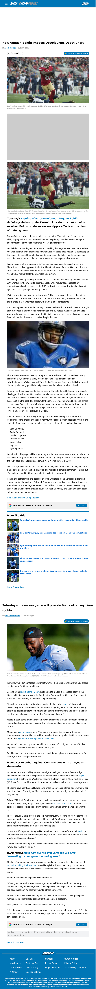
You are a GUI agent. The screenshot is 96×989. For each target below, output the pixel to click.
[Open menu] (6, 3)
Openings (30, 959)
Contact (49, 959)
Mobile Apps (15, 963)
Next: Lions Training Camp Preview (23, 497)
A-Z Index (14, 972)
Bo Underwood (12, 615)
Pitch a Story (51, 963)
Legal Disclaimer (53, 967)
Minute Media (15, 978)
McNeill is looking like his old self (22, 865)
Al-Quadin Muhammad (62, 803)
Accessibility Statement (75, 967)
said (66, 704)
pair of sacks (25, 732)
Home (9, 587)
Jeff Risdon (10, 48)
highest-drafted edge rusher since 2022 (36, 738)
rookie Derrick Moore (30, 692)
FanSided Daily (33, 963)
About (12, 959)
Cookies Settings (33, 972)
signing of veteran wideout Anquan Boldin (49, 218)
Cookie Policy (32, 967)
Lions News (19, 587)
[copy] (21, 53)
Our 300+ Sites (71, 959)
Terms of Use (16, 967)
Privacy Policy (70, 963)
